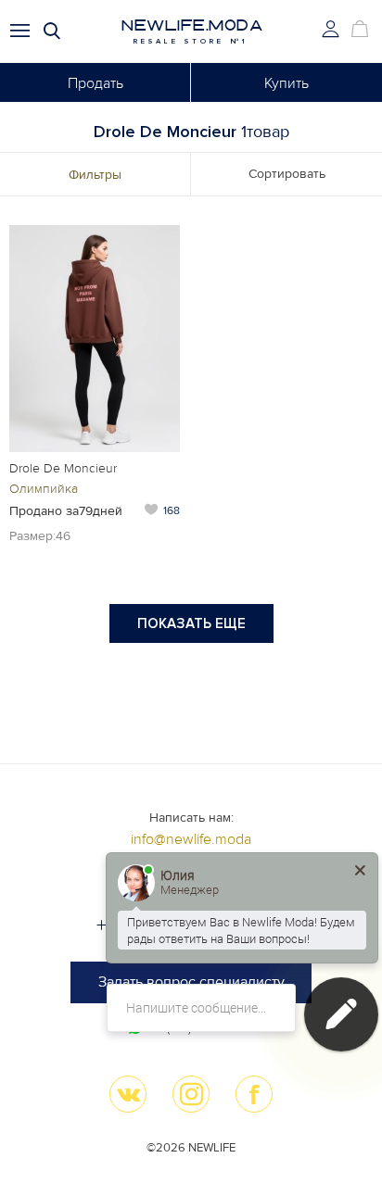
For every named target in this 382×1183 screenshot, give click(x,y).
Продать (95, 83)
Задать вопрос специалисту (191, 982)
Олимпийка (43, 489)
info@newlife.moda (191, 839)
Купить (286, 83)
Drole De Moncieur (63, 468)
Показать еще (191, 623)
